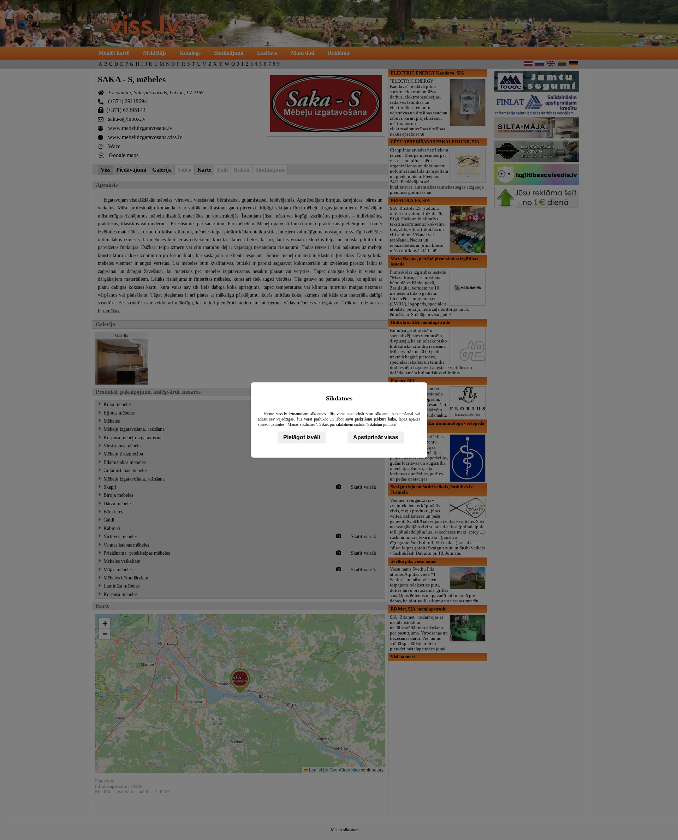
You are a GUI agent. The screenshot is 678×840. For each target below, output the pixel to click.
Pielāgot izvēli (301, 437)
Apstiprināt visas (375, 437)
